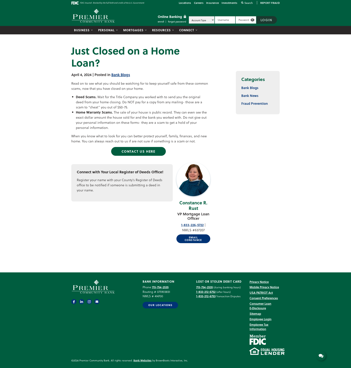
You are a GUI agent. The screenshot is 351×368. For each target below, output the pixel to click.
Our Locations (160, 305)
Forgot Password (177, 21)
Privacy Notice (259, 282)
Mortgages (133, 30)
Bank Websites (142, 360)
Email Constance (193, 238)
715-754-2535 (160, 287)
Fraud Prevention (254, 103)
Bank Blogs (120, 74)
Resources (161, 30)
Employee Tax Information (259, 326)
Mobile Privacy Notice (264, 287)
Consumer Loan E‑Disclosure (260, 305)
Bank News (249, 95)
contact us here (138, 151)
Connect (186, 30)
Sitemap (255, 314)
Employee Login (260, 319)
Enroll (161, 21)
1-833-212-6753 (206, 296)
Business (82, 30)
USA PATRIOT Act (261, 292)
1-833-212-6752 (206, 292)
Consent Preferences (264, 298)
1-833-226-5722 (192, 224)
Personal (106, 30)
